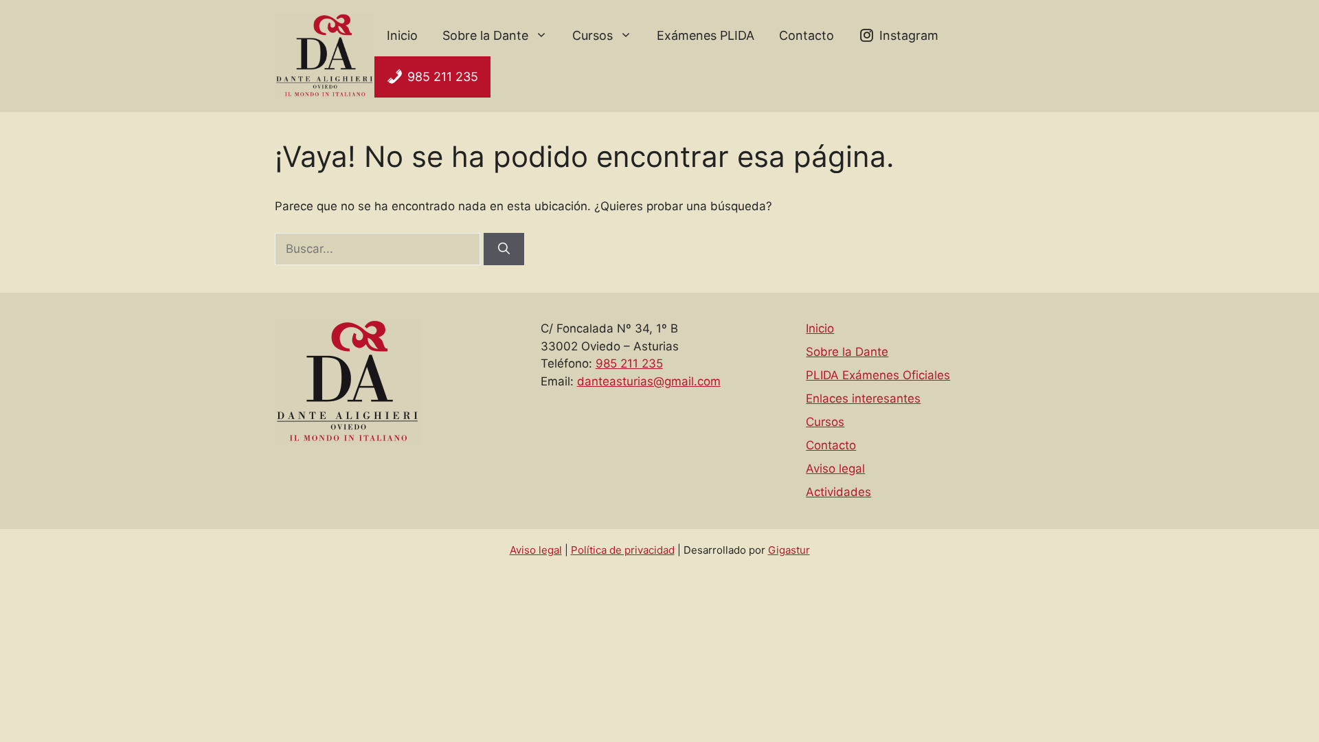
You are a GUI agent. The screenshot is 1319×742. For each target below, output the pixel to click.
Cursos (592, 35)
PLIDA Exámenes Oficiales (878, 375)
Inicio (402, 35)
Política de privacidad (623, 549)
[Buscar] (504, 249)
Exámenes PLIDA (705, 35)
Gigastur (789, 549)
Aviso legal (835, 468)
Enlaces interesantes (863, 398)
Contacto (806, 35)
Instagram (908, 35)
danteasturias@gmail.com (649, 381)
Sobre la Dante (485, 35)
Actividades (838, 492)
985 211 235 (442, 76)
